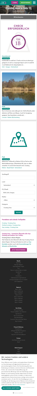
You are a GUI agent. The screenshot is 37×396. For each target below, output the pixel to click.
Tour (18, 268)
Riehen (4, 167)
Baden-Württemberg (14, 117)
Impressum (18, 275)
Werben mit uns (19, 332)
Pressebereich (18, 329)
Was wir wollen (14, 270)
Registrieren (25, 2)
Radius (4, 196)
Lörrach (4, 117)
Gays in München (18, 296)
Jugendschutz (22, 277)
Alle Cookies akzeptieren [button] (11, 388)
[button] (18, 393)
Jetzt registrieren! (18, 250)
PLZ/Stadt (5, 189)
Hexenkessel (6, 56)
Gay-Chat (18, 262)
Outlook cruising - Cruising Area (11, 225)
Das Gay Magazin (18, 264)
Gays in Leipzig (18, 300)
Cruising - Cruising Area (9, 223)
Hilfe (18, 351)
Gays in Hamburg (18, 291)
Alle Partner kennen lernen (18, 340)
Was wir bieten (23, 270)
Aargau (8, 67)
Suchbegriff (5, 174)
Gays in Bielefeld (18, 293)
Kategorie (5, 204)
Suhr (3, 67)
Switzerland (14, 67)
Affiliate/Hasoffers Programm (18, 330)
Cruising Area (5, 58)
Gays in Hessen (18, 302)
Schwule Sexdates (18, 310)
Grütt (3, 106)
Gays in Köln (18, 294)
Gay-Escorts (19, 313)
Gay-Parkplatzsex (18, 317)
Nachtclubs (13, 246)
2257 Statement (18, 281)
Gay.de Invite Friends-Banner (18, 334)
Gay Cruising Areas (18, 315)
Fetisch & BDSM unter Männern (18, 311)
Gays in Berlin (18, 289)
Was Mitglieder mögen (18, 266)
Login (15, 2)
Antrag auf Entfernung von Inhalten (18, 279)
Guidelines (18, 272)
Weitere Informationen (19, 384)
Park (3, 157)
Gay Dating (18, 308)
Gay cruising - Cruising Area (10, 227)
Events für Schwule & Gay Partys (18, 319)
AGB (18, 274)
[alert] (18, 375)
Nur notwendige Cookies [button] (28, 387)
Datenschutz (14, 277)
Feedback (18, 353)
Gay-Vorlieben (18, 321)
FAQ (18, 349)
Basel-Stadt (10, 167)
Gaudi (18, 342)
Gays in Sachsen (18, 298)
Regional (18, 287)
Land (3, 182)
